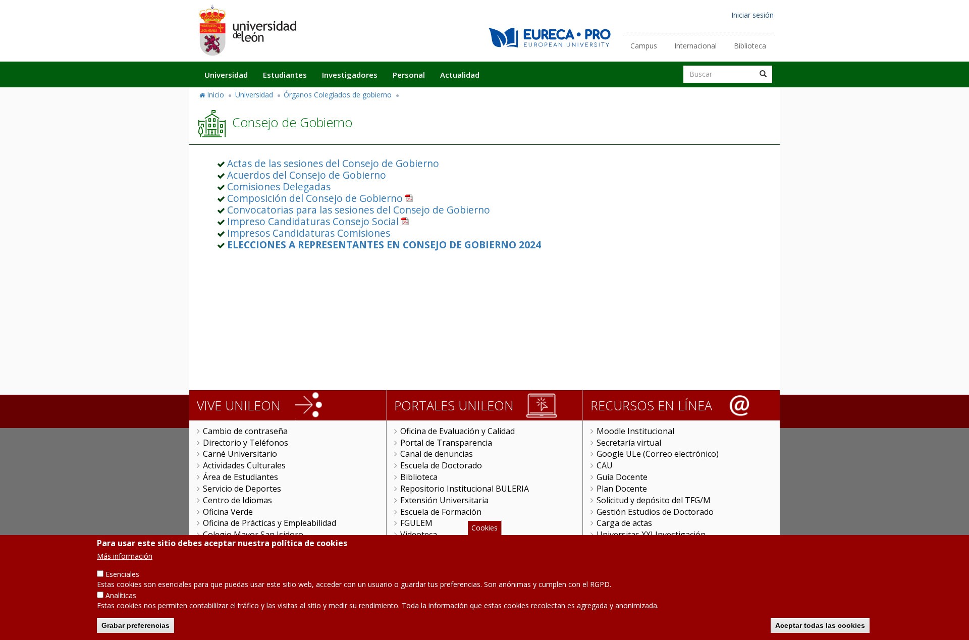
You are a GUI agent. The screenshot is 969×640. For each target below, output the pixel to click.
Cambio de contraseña (245, 431)
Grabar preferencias (135, 625)
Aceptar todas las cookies (820, 625)
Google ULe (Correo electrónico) (658, 453)
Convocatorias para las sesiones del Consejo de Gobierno (358, 210)
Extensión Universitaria (444, 500)
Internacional (695, 45)
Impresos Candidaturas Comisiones (308, 233)
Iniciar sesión (752, 15)
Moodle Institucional (635, 431)
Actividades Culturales (244, 465)
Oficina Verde (228, 511)
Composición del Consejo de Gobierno (315, 198)
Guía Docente (622, 477)
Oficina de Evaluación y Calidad (457, 431)
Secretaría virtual (629, 442)
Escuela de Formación (440, 511)
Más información (124, 556)
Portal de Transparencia (446, 442)
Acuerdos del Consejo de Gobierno (306, 175)
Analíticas (120, 595)
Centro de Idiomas (237, 500)
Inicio (215, 94)
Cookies (484, 527)
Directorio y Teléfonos (245, 442)
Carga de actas (624, 522)
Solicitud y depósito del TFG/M (654, 500)
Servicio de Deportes (242, 488)
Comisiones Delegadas (279, 186)
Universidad (226, 75)
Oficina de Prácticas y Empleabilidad (269, 522)
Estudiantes (285, 75)
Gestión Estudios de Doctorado (655, 511)
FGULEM (416, 522)
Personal (409, 75)
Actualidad (459, 75)
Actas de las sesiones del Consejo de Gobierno (333, 163)
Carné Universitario (240, 453)
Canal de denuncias (436, 453)
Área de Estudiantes (240, 477)
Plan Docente (622, 488)
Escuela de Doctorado (441, 465)
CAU (605, 465)
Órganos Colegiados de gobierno (338, 94)
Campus (643, 45)
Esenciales (122, 574)
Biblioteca (750, 45)
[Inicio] (247, 30)
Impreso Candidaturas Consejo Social (313, 221)
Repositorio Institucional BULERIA (464, 488)
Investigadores (350, 75)
